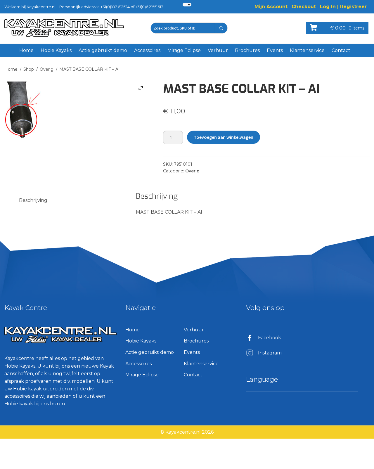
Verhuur (218, 50)
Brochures (247, 50)
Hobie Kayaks (56, 50)
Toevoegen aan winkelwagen (223, 137)
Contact (341, 50)
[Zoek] (221, 28)
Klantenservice (307, 50)
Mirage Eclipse (184, 50)
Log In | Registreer (343, 6)
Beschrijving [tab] (33, 200)
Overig (46, 69)
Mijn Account (271, 6)
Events (275, 50)
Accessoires (147, 50)
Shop (28, 69)
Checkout (304, 6)
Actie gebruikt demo (103, 50)
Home (26, 50)
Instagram (270, 353)
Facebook (269, 337)
